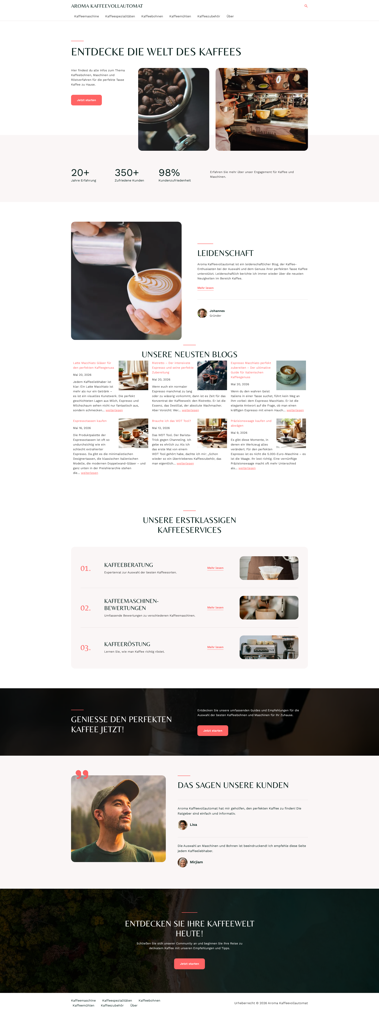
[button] (306, 6)
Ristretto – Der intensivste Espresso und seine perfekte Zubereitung (173, 367)
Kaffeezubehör (208, 16)
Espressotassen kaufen (90, 421)
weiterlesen (114, 410)
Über (230, 16)
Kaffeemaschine (86, 16)
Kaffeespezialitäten (120, 16)
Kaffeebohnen (152, 16)
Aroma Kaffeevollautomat (107, 6)
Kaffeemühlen (180, 16)
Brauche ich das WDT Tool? (171, 421)
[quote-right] (82, 774)
